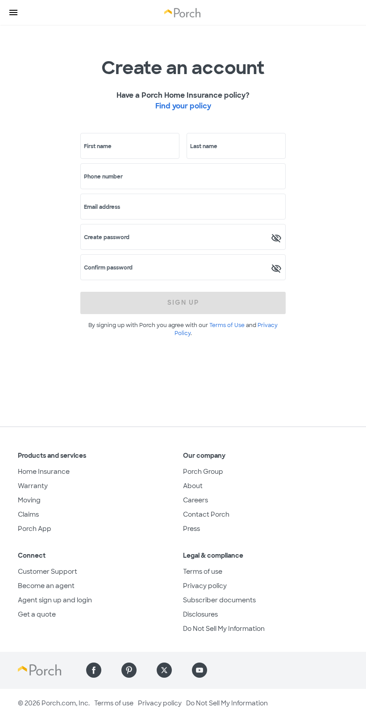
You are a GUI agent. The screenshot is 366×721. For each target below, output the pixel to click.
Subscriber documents (219, 600)
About (193, 486)
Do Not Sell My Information (224, 629)
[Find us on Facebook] (93, 670)
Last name (203, 146)
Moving (29, 500)
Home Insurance (44, 472)
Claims (28, 514)
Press (191, 529)
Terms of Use (227, 325)
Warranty (33, 486)
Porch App (34, 529)
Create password (106, 237)
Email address (102, 207)
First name (98, 146)
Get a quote (37, 614)
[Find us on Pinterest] (129, 670)
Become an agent (46, 586)
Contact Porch (206, 514)
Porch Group (203, 472)
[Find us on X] (164, 670)
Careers (195, 500)
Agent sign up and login (55, 600)
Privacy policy (205, 586)
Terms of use (202, 572)
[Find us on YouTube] (199, 670)
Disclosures (200, 614)
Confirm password (108, 267)
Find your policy (183, 106)
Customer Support (47, 572)
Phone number (103, 176)
